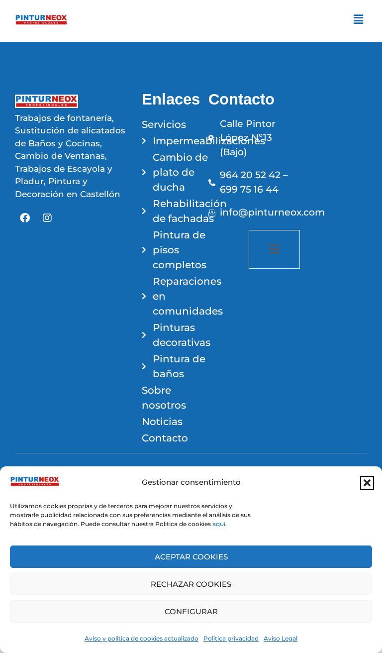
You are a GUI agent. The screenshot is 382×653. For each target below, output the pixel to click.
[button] (367, 483)
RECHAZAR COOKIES (191, 584)
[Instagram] (47, 218)
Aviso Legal (280, 638)
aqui (218, 524)
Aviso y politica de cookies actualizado (141, 638)
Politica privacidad (231, 638)
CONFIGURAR (191, 611)
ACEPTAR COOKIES (191, 556)
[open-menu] (274, 249)
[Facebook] (25, 218)
